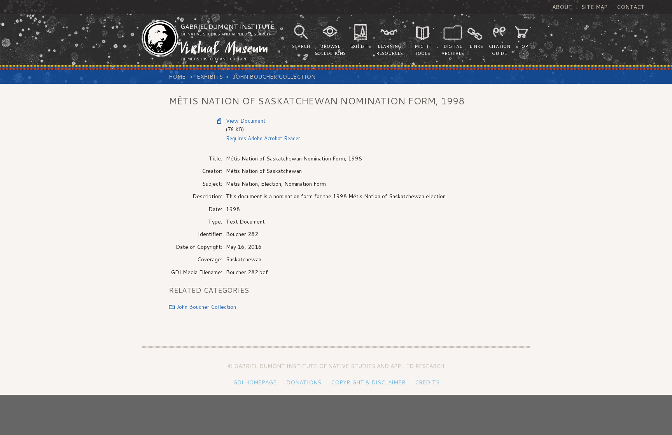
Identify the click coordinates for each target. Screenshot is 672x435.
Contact (631, 7)
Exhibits (210, 77)
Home (177, 77)
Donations (303, 382)
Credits (427, 382)
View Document (246, 121)
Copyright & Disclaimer (368, 382)
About (562, 7)
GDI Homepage (254, 382)
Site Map (594, 7)
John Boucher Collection (274, 77)
